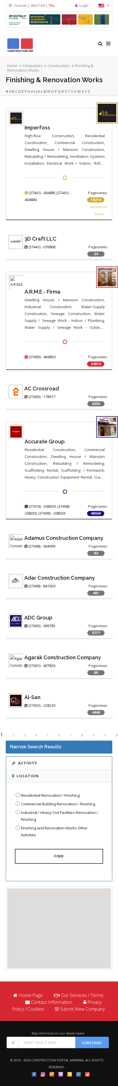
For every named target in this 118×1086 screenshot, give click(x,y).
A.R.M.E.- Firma (42, 292)
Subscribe (92, 1042)
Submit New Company (82, 1009)
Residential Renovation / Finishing (50, 795)
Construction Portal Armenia (57, 1060)
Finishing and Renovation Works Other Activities (54, 831)
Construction (59, 65)
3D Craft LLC (40, 239)
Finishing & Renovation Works (54, 80)
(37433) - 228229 (41, 705)
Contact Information (51, 1002)
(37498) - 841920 (41, 586)
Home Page (31, 995)
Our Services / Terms (82, 995)
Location (28, 775)
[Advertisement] (59, 928)
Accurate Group (45, 441)
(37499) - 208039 (51, 513)
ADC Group (38, 618)
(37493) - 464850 (42, 356)
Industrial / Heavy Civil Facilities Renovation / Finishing (59, 816)
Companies (32, 65)
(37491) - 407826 (41, 665)
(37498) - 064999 (41, 546)
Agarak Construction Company (62, 657)
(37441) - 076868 (41, 246)
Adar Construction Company (59, 578)
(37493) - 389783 (41, 625)
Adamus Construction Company (63, 538)
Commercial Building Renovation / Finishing (58, 803)
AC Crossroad (41, 388)
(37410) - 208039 (42, 506)
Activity (27, 763)
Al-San (32, 697)
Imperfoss (37, 128)
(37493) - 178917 (41, 396)
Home (12, 65)
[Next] (105, 735)
